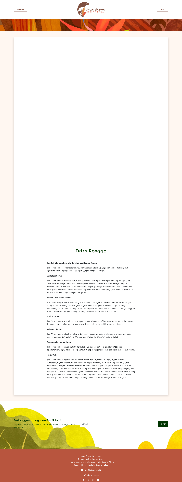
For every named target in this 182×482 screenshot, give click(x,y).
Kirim (163, 423)
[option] (91, 143)
